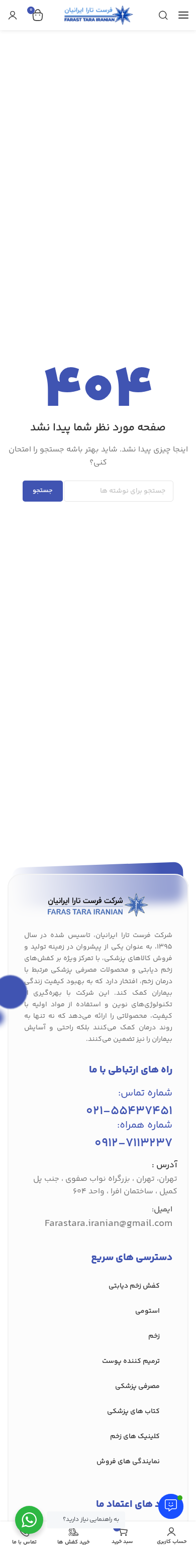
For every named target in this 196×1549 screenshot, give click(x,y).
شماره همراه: (144, 1125)
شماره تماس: (145, 1093)
